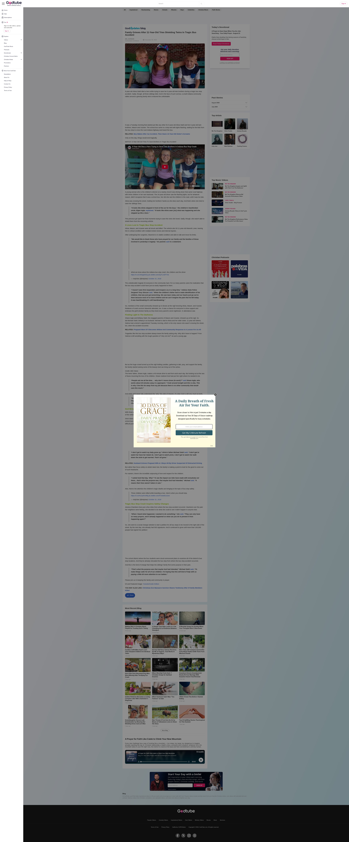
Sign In (7, 31)
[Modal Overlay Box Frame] (174, 421)
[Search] (201, 4)
